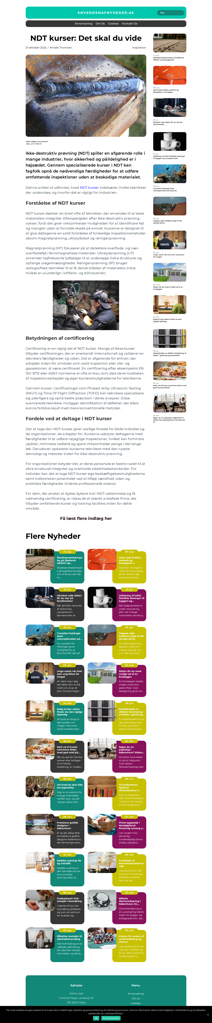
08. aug (129, 551)
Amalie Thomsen (61, 47)
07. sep (129, 892)
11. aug (67, 551)
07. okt (67, 854)
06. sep (129, 930)
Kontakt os (129, 23)
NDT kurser (89, 188)
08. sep (129, 854)
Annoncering (83, 23)
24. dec (129, 741)
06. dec (67, 778)
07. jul (67, 589)
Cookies (113, 23)
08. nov (129, 778)
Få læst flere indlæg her (86, 518)
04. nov (129, 816)
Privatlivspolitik (111, 1018)
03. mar (129, 665)
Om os (100, 23)
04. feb (67, 703)
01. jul (129, 589)
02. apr (67, 665)
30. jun (67, 627)
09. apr (129, 627)
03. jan (67, 741)
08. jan (129, 703)
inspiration (139, 47)
